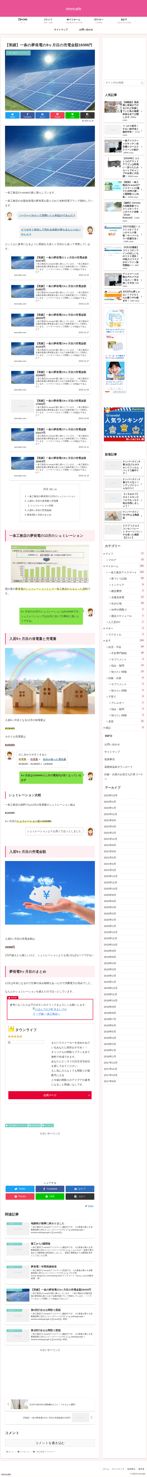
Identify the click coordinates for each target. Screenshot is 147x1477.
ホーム (106, 1469)
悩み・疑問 (127, 665)
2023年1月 (110, 807)
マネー (125, 628)
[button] (142, 83)
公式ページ (49, 1095)
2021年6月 (110, 851)
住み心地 (127, 603)
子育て (126, 696)
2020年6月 (110, 901)
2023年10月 (111, 795)
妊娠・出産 (126, 678)
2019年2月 (110, 975)
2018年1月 (110, 1056)
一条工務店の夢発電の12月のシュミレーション (51, 496)
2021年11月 (110, 839)
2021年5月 (110, 857)
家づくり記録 (127, 578)
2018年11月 (110, 994)
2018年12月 (111, 988)
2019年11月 (110, 938)
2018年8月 (110, 1013)
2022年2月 (110, 832)
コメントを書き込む (50, 1443)
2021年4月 (110, 863)
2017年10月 (111, 1075)
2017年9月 (110, 1081)
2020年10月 (111, 888)
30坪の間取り (127, 609)
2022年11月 (110, 814)
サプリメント (127, 659)
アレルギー (127, 702)
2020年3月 (110, 913)
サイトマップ (112, 751)
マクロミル (126, 634)
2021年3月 (110, 870)
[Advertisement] (50, 1156)
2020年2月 (110, 919)
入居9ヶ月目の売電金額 (39, 510)
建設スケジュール (127, 615)
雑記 (125, 727)
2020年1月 (110, 926)
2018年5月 (110, 1031)
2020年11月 (110, 882)
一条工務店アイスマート (17, 1125)
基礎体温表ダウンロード (118, 766)
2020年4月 (110, 907)
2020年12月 (111, 876)
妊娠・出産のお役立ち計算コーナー (123, 776)
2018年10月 (111, 1000)
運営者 (141, 1469)
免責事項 (109, 759)
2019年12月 (111, 932)
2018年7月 (110, 1019)
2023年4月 (110, 801)
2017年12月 (111, 1062)
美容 (126, 721)
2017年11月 (110, 1069)
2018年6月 (110, 1025)
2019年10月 (111, 944)
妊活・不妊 (126, 646)
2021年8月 (110, 845)
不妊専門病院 (127, 653)
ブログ (126, 559)
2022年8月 (110, 820)
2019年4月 (110, 963)
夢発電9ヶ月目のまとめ (39, 514)
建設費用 (127, 590)
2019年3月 (110, 969)
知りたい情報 (127, 671)
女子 (125, 640)
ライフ (125, 553)
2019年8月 (110, 957)
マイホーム (48, 1125)
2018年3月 (110, 1044)
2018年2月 (110, 1050)
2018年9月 (110, 1006)
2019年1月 (110, 981)
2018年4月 (110, 1037)
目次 (46, 489)
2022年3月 (110, 826)
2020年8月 (110, 895)
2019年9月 (110, 950)
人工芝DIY (126, 622)
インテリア (127, 584)
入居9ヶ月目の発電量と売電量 (42, 501)
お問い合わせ (112, 744)
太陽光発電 (35, 1125)
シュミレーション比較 (41, 505)
